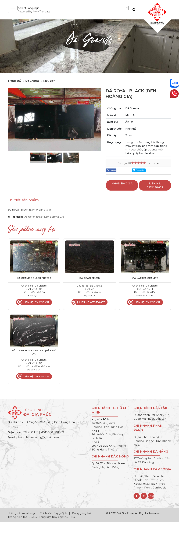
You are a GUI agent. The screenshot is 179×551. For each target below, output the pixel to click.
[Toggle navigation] (12, 10)
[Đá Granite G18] (89, 256)
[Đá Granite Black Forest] (34, 256)
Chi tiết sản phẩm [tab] (23, 200)
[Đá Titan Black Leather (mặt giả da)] (34, 330)
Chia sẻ (112, 170)
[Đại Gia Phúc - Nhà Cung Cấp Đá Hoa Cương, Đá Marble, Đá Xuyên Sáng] (156, 13)
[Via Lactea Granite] (145, 256)
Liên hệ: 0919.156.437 (155, 185)
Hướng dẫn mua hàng (21, 513)
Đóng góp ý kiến (82, 513)
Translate (45, 11)
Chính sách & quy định (53, 513)
